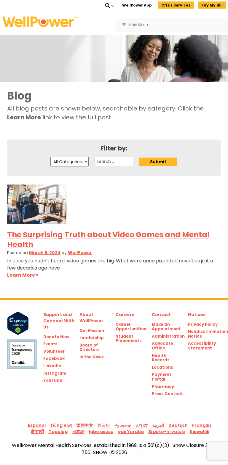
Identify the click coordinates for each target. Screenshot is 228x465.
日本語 (78, 431)
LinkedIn (52, 366)
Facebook (54, 358)
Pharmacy (163, 386)
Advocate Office (162, 345)
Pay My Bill (212, 5)
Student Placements (129, 338)
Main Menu (138, 24)
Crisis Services (175, 5)
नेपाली (37, 431)
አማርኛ (142, 425)
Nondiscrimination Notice (204, 334)
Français (202, 425)
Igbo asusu (101, 431)
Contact (161, 315)
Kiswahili (199, 431)
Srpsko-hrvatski (166, 431)
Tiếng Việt (61, 425)
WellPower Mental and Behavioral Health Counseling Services (50, 21)
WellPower (80, 253)
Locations (162, 367)
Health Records (161, 358)
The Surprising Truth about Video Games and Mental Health (108, 240)
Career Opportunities (131, 326)
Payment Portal (161, 376)
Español (37, 425)
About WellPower (91, 318)
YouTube (52, 380)
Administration (168, 336)
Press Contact (167, 394)
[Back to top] (211, 447)
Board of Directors (89, 347)
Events (50, 344)
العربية (158, 425)
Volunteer (54, 351)
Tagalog (58, 431)
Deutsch (178, 425)
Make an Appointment (166, 326)
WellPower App (137, 5)
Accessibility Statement (202, 345)
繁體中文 (84, 425)
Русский (123, 425)
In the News (91, 357)
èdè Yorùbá (131, 431)
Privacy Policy (203, 324)
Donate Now (56, 337)
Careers (125, 315)
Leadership (91, 338)
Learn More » (23, 275)
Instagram (54, 373)
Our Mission (91, 330)
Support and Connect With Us (59, 321)
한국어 (104, 425)
